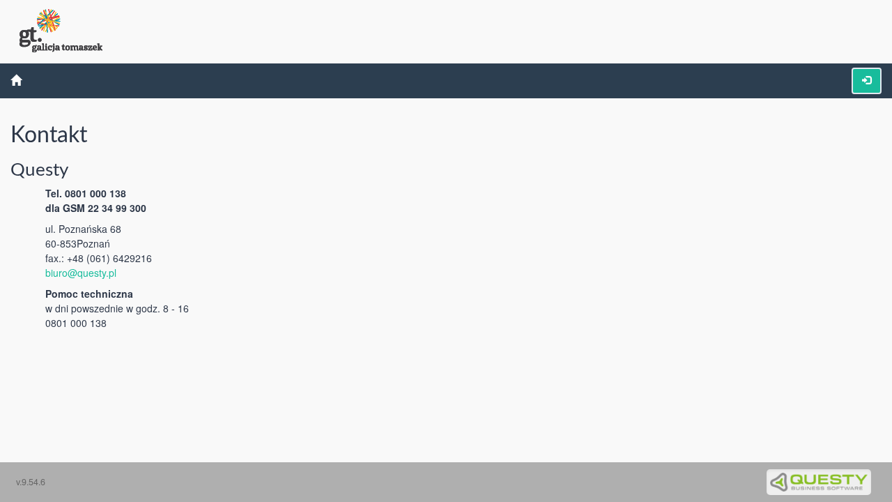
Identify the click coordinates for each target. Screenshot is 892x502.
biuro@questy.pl (80, 273)
